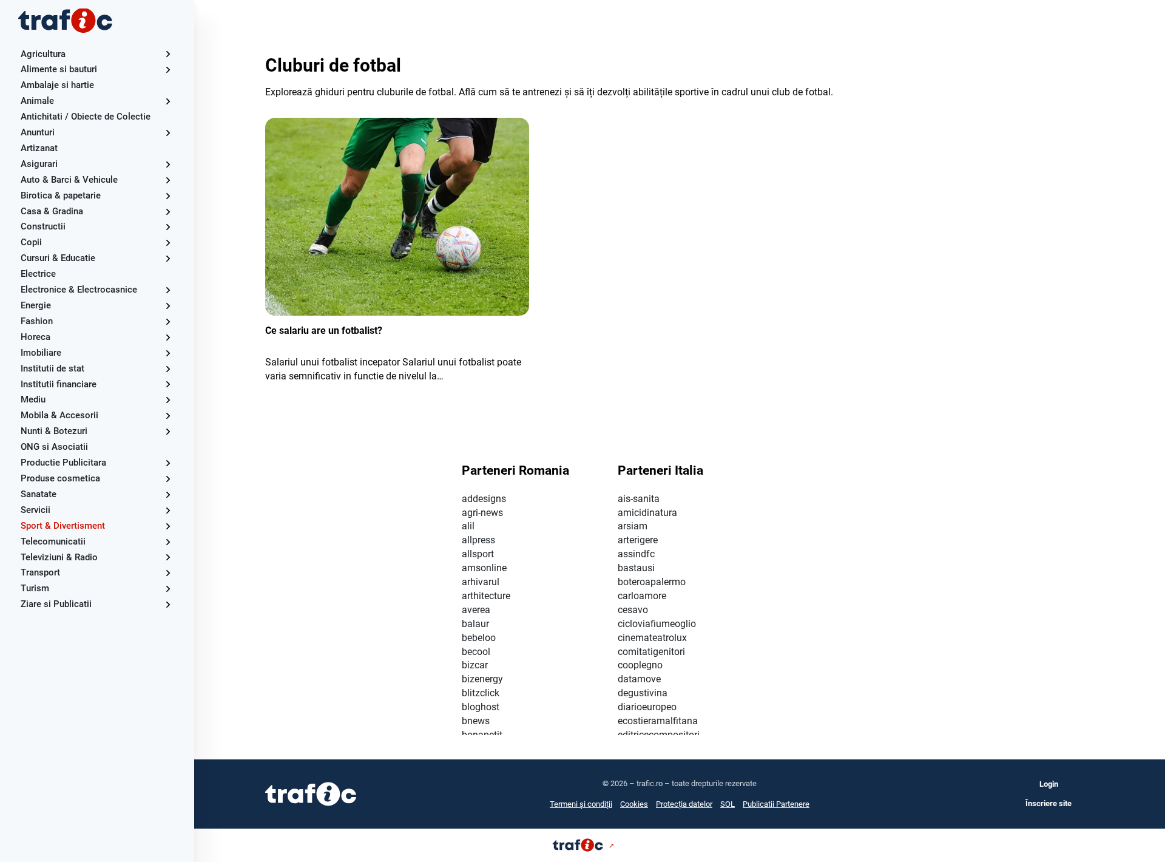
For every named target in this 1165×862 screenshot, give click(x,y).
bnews (476, 721)
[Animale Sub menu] (168, 101)
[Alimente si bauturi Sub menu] (168, 69)
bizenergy (482, 679)
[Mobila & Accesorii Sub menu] (168, 416)
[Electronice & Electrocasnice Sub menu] (168, 290)
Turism (35, 588)
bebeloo (479, 637)
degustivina (642, 693)
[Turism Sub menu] (168, 589)
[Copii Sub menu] (168, 242)
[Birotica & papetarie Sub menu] (168, 196)
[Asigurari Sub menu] (168, 164)
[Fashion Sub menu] (168, 321)
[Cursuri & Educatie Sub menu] (168, 258)
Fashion (37, 321)
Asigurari (39, 163)
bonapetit (482, 735)
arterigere (638, 540)
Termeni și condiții (581, 804)
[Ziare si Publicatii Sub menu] (168, 604)
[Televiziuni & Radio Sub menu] (168, 557)
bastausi (636, 568)
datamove (639, 679)
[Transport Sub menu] (168, 573)
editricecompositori (659, 735)
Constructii (43, 226)
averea (476, 610)
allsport (478, 554)
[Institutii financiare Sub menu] (168, 384)
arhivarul (480, 582)
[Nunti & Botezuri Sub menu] (168, 431)
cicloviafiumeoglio (657, 624)
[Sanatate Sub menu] (168, 494)
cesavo (633, 610)
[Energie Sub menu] (168, 306)
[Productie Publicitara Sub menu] (168, 463)
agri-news (482, 512)
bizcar (475, 665)
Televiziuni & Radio (59, 557)
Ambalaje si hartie (57, 85)
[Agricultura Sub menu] (168, 54)
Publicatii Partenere (776, 804)
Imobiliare (41, 352)
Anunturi (38, 132)
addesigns (484, 498)
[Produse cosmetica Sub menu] (168, 479)
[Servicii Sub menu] (168, 510)
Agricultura (43, 54)
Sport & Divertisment (63, 525)
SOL (727, 804)
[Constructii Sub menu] (168, 227)
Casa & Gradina (52, 211)
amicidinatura (647, 512)
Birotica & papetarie (61, 195)
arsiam (632, 526)
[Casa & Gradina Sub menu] (168, 212)
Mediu (33, 399)
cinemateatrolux (652, 637)
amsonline (484, 568)
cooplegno (640, 665)
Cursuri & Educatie (58, 258)
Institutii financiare (58, 384)
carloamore (642, 596)
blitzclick (480, 693)
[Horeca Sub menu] (168, 337)
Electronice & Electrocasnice (79, 289)
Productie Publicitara (63, 462)
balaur (475, 624)
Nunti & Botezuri (54, 431)
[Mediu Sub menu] (168, 400)
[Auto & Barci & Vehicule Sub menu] (168, 180)
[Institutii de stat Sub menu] (168, 369)
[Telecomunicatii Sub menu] (168, 542)
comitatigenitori (651, 651)
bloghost (480, 707)
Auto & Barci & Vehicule (69, 179)
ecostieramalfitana (658, 721)
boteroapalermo (652, 582)
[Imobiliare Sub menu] (168, 353)
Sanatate (38, 494)
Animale (37, 100)
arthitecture (486, 596)
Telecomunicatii (53, 541)
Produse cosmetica (60, 478)
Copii (31, 242)
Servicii (35, 509)
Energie (36, 305)
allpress (478, 540)
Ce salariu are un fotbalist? (323, 330)
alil (468, 526)
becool (476, 651)
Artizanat (39, 148)
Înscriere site (1048, 803)
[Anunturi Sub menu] (168, 133)
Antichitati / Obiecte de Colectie (85, 116)
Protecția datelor (684, 804)
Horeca (35, 336)
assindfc (636, 554)
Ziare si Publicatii (56, 604)
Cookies (634, 804)
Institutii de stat (52, 368)
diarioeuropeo (647, 707)
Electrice (38, 273)
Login (1048, 784)
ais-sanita (639, 498)
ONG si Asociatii (54, 446)
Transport (40, 572)
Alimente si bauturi (59, 69)
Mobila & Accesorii (59, 415)
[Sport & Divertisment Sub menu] (168, 526)
